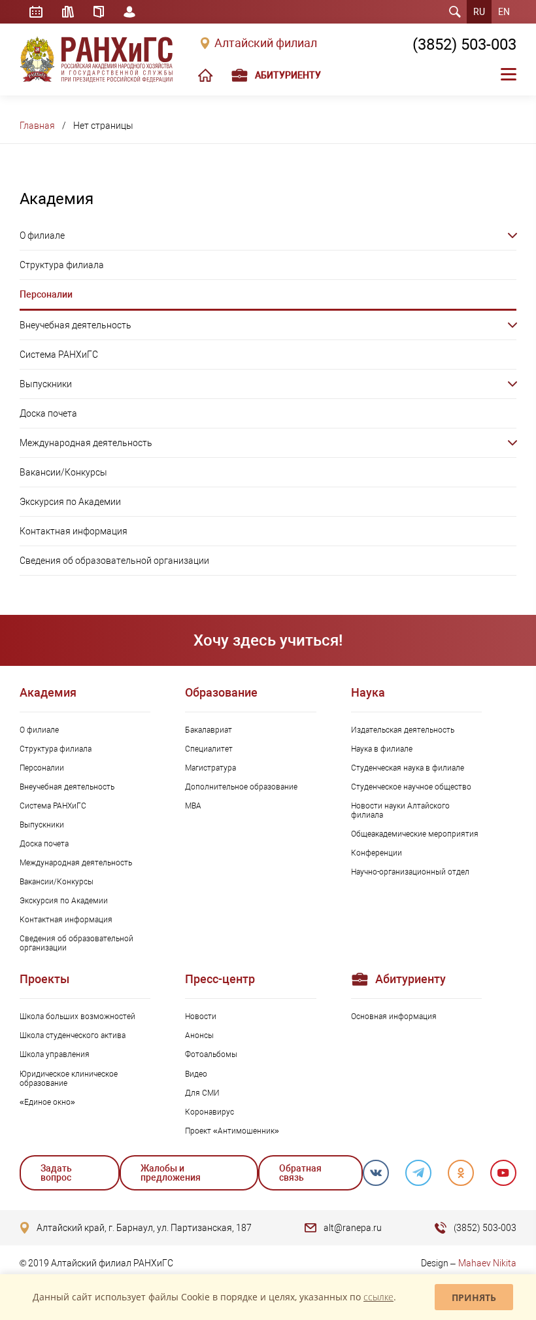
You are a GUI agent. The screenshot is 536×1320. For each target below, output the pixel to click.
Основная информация (394, 1016)
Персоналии (46, 294)
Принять (474, 1297)
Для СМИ (202, 1093)
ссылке (378, 1297)
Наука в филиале (381, 749)
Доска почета (48, 413)
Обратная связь (300, 1173)
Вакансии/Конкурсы (63, 472)
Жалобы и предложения (171, 1173)
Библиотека (68, 12)
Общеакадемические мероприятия (414, 834)
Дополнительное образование (241, 786)
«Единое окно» (47, 1102)
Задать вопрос (56, 1173)
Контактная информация (73, 531)
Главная (37, 125)
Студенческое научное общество (411, 786)
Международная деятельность (86, 443)
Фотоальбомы (211, 1054)
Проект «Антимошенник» (232, 1131)
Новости (200, 1016)
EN (504, 12)
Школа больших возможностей (77, 1016)
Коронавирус (209, 1112)
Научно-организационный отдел (410, 872)
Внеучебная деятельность (75, 325)
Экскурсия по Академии (70, 501)
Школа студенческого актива (73, 1035)
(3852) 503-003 (464, 44)
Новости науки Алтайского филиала (400, 810)
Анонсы (199, 1035)
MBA (193, 805)
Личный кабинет (129, 12)
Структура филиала (62, 265)
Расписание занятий (36, 12)
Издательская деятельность (402, 730)
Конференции (376, 853)
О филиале (42, 235)
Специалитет (209, 749)
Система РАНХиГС (59, 354)
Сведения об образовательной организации (114, 560)
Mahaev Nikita (487, 1263)
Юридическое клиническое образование (69, 1078)
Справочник (99, 12)
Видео (196, 1074)
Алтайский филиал (265, 43)
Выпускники (46, 384)
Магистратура (210, 768)
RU (479, 12)
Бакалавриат (208, 730)
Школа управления (55, 1054)
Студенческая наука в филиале (407, 768)
